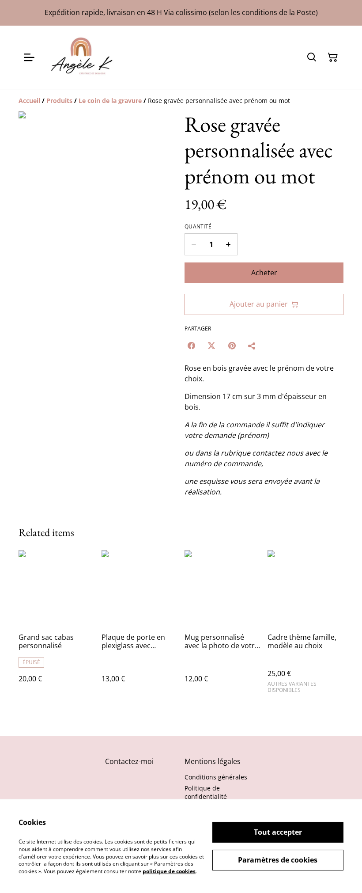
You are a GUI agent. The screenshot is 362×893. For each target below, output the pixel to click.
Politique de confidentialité (206, 792)
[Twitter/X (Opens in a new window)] (211, 345)
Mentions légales (213, 761)
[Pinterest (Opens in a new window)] (231, 345)
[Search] (311, 57)
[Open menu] (29, 57)
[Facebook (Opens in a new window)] (191, 345)
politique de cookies (169, 871)
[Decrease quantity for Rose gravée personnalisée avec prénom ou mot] (194, 244)
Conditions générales (216, 777)
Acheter (264, 272)
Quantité (198, 227)
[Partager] (252, 345)
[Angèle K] (82, 57)
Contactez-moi (129, 761)
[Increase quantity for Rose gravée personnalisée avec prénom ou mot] (228, 244)
